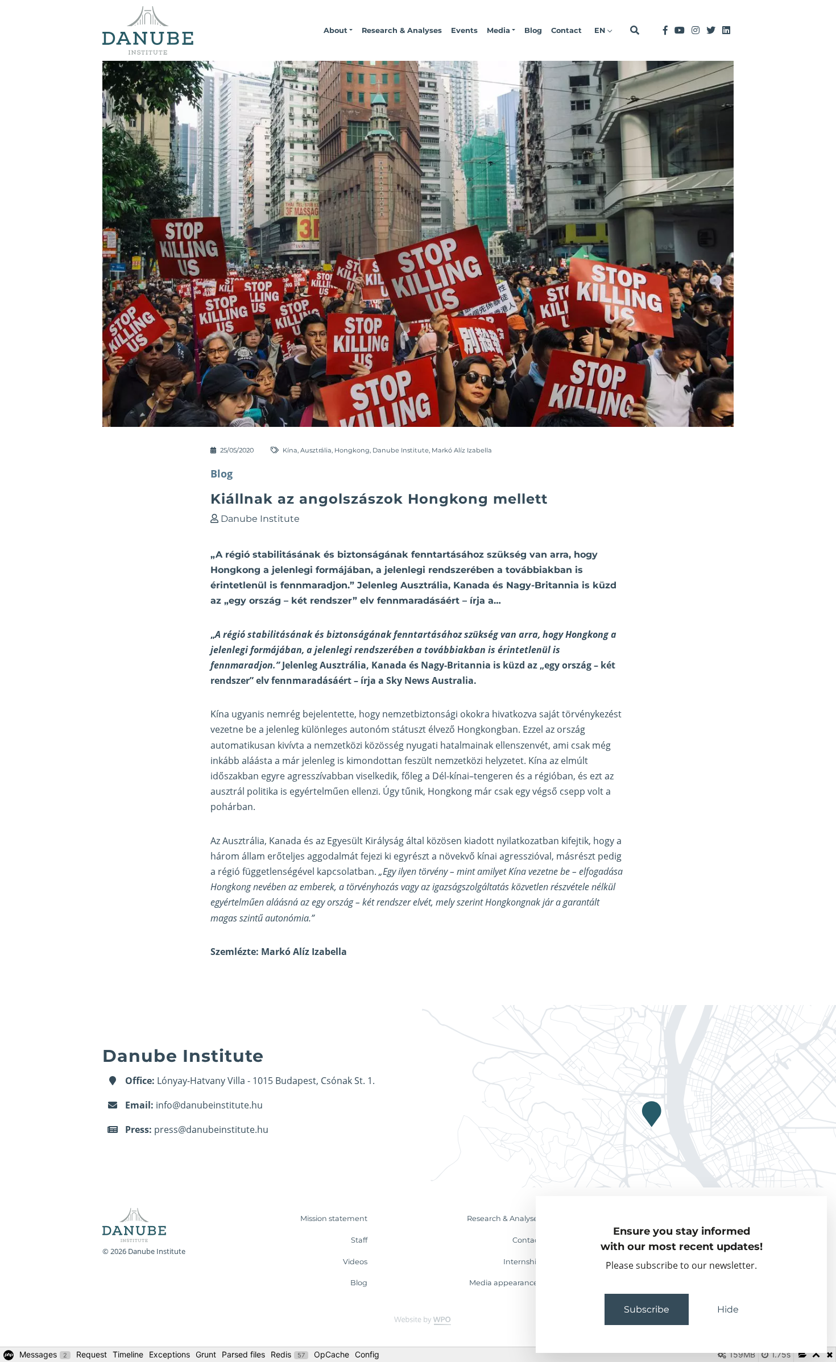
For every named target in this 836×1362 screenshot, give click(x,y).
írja (368, 680)
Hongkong (352, 450)
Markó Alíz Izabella (462, 450)
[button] (338, 30)
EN (600, 30)
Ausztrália (316, 450)
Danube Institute (401, 450)
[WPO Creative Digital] (418, 1320)
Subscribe (646, 1309)
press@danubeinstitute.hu (211, 1129)
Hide (728, 1309)
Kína (290, 450)
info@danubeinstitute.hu (209, 1105)
